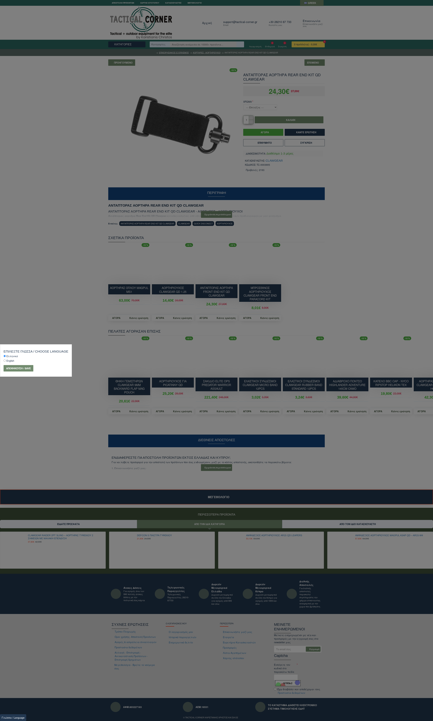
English (10, 360)
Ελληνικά (12, 356)
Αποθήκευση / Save (18, 368)
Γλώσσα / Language (13, 717)
